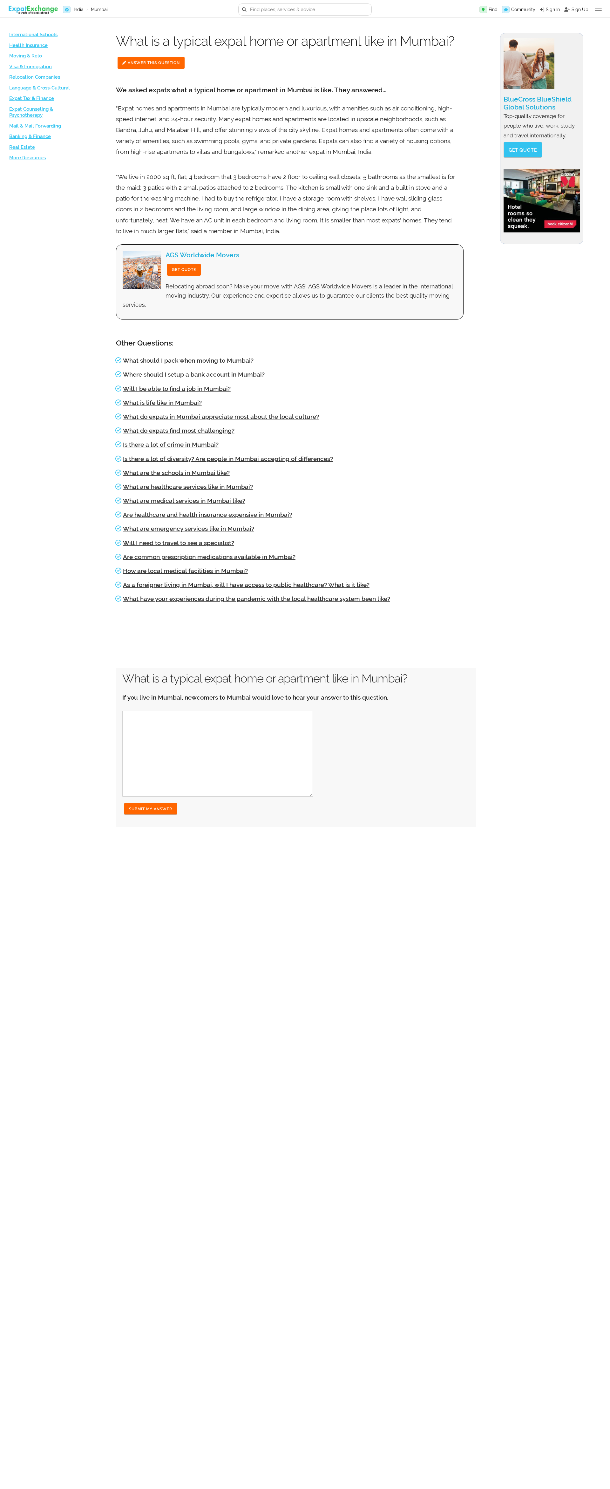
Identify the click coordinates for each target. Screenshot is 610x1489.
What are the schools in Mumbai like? (176, 472)
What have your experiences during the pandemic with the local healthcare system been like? (256, 598)
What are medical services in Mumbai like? (184, 500)
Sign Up (580, 9)
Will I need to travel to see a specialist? (178, 542)
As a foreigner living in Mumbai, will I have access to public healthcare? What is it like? (246, 584)
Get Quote (184, 269)
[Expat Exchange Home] (33, 9)
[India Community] (506, 9)
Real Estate (22, 147)
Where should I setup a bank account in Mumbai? (194, 374)
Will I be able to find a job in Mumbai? (177, 388)
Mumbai (99, 9)
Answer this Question (153, 63)
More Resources (27, 158)
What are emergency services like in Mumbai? (188, 528)
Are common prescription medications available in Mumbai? (209, 556)
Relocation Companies (34, 77)
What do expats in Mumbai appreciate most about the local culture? (221, 416)
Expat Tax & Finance (31, 98)
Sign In (553, 9)
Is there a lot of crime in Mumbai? (171, 444)
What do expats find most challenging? (178, 430)
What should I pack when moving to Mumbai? (188, 360)
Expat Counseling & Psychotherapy (31, 112)
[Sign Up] (567, 9)
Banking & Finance (30, 136)
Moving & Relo (25, 56)
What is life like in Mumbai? (162, 402)
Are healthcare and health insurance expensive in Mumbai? (207, 514)
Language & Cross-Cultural (39, 88)
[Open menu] (598, 8)
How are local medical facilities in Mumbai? (185, 570)
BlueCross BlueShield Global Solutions (538, 103)
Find (493, 9)
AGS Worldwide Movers (202, 255)
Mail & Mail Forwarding (35, 126)
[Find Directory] (483, 9)
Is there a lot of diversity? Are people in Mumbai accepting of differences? (228, 458)
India (79, 9)
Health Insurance (28, 45)
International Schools (33, 34)
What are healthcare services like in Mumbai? (188, 486)
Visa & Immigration (30, 66)
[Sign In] (542, 9)
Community (523, 9)
